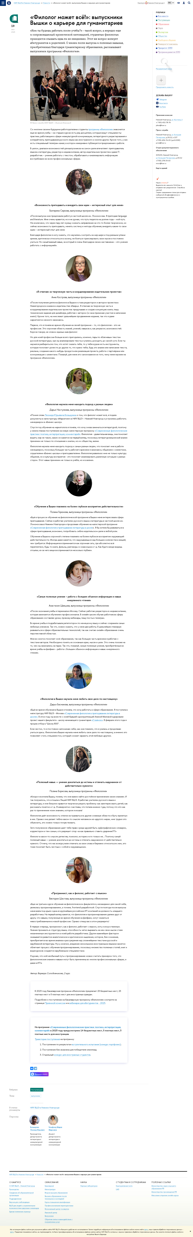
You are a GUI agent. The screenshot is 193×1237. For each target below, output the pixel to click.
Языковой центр (51, 1212)
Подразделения (15, 1199)
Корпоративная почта (124, 1186)
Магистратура (50, 1189)
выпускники (35, 1096)
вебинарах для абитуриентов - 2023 (87, 1003)
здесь (146, 1229)
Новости (40, 1174)
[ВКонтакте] (31, 1068)
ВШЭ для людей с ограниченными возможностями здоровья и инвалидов (24, 1206)
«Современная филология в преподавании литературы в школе (61, 527)
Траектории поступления (47, 1039)
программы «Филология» (100, 129)
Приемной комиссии (55, 1003)
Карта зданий (161, 168)
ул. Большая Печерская (165, 158)
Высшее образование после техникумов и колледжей (56, 1197)
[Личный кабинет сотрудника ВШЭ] (184, 3)
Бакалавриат (49, 1186)
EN (173, 3)
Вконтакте (163, 103)
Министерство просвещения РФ (164, 1192)
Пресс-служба (162, 130)
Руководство (14, 1189)
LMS (117, 1189)
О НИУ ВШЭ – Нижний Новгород (22, 1186)
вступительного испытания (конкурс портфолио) (96, 1044)
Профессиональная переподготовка (59, 1205)
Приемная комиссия (164, 115)
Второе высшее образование (56, 1193)
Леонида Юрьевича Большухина (60, 415)
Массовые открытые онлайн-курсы (165, 1195)
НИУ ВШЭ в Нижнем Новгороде (44, 1107)
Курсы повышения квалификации (57, 1202)
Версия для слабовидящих (19, 1202)
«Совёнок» (97, 720)
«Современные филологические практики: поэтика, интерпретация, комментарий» (78, 432)
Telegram (163, 99)
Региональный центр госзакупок (57, 1209)
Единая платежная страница (19, 1211)
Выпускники (49, 1216)
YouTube (162, 107)
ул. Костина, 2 (177, 119)
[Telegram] (35, 1068)
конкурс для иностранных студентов (72, 1054)
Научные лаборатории (88, 1186)
